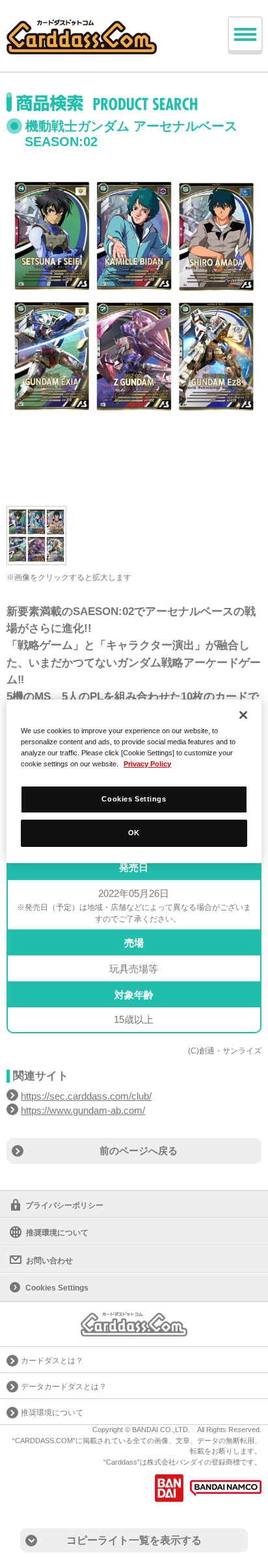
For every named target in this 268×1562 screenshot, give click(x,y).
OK (134, 833)
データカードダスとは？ (64, 1386)
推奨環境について (57, 1232)
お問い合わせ (49, 1260)
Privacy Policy (147, 764)
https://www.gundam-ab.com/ (83, 1110)
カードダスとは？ (52, 1360)
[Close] (243, 714)
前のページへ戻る (139, 1150)
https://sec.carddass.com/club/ (86, 1096)
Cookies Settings (133, 799)
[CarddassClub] (82, 26)
